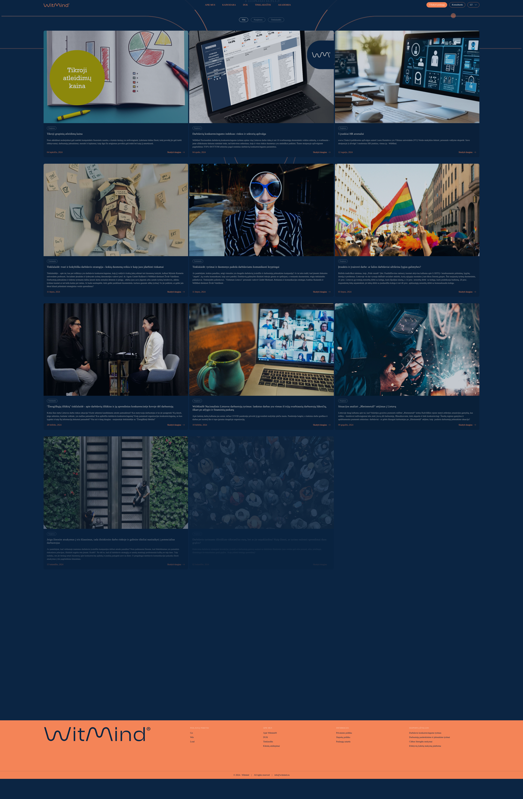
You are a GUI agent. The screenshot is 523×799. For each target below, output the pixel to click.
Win (192, 737)
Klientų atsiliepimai (271, 746)
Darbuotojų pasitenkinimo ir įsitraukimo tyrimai (429, 737)
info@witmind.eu (282, 775)
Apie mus (210, 5)
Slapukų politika (343, 737)
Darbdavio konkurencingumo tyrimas (425, 733)
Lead (192, 741)
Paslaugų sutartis (343, 741)
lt (471, 5)
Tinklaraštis (263, 5)
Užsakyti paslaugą (437, 5)
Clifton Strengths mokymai (420, 741)
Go (191, 733)
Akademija (284, 5)
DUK (245, 5)
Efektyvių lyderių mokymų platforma (425, 746)
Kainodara (229, 5)
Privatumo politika (344, 733)
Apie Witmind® (270, 733)
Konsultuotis (457, 5)
